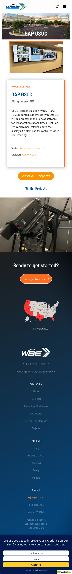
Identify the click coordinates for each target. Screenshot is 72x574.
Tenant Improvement (32, 148)
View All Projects (36, 175)
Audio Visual (29, 154)
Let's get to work (34, 279)
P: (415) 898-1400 (36, 497)
